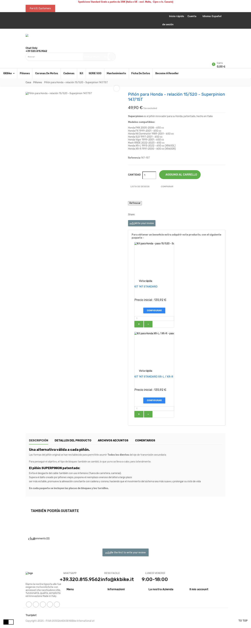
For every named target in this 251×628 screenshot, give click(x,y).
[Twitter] (36, 604)
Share (139, 214)
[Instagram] (57, 604)
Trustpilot (31, 615)
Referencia (134, 157)
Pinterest (149, 214)
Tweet (144, 214)
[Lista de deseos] (26, 62)
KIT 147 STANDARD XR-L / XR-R (153, 376)
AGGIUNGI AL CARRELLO (181, 174)
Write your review (144, 223)
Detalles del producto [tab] (73, 440)
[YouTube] (43, 604)
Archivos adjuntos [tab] (113, 440)
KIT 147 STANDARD (145, 286)
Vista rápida (143, 281)
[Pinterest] (50, 604)
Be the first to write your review (128, 552)
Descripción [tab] (38, 440)
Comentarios (145, 440)
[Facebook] (29, 604)
